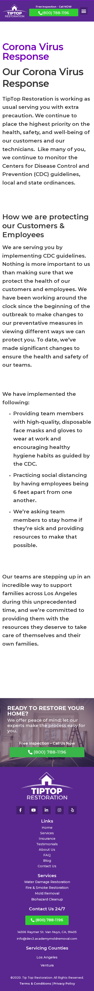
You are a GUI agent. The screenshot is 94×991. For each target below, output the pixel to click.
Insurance (47, 839)
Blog (47, 861)
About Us (47, 850)
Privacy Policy (64, 983)
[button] (84, 11)
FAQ (47, 855)
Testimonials (47, 844)
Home (47, 828)
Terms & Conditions (35, 983)
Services (47, 833)
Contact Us (47, 866)
